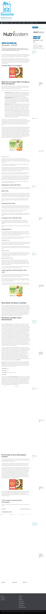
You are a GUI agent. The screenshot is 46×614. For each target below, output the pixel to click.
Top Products (35, 38)
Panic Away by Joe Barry (41, 420)
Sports (16, 22)
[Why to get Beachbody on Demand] (35, 84)
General (11, 22)
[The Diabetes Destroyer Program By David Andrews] (35, 555)
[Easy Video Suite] (35, 151)
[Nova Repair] (15, 514)
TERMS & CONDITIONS (22, 607)
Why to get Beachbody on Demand (41, 83)
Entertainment (6, 22)
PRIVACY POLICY (21, 605)
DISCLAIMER (21, 599)
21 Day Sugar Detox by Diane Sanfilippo (41, 353)
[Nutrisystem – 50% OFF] (38, 32)
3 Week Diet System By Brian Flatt (41, 488)
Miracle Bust (4, 508)
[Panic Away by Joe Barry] (35, 421)
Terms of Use (3, 599)
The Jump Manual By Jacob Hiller (41, 286)
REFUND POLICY (21, 601)
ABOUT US (20, 597)
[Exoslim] (5, 514)
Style (27, 22)
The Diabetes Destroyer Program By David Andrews (41, 555)
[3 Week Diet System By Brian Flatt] (35, 488)
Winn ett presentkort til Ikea (25, 508)
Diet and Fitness (35, 36)
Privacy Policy (3, 597)
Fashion (23, 22)
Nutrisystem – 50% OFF (38, 41)
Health (19, 22)
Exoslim (3, 582)
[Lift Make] (26, 514)
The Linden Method (40, 218)
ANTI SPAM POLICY (22, 603)
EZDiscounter (6, 17)
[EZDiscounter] (2, 23)
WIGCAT (39, 38)
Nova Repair (14, 582)
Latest (36, 22)
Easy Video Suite (41, 150)
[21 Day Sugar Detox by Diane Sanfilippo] (35, 353)
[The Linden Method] (35, 218)
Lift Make (25, 582)
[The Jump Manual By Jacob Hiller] (35, 286)
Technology (32, 22)
